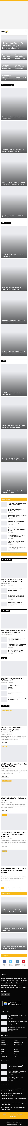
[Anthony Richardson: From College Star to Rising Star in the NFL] (4, 1073)
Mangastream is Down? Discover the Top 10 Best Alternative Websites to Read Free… (13, 353)
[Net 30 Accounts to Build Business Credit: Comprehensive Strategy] (4, 504)
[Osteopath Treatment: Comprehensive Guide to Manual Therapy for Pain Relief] (4, 529)
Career (16, 1040)
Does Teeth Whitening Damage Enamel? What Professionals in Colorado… (16, 596)
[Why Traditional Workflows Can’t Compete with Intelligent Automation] (4, 639)
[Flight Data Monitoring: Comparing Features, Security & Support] (4, 645)
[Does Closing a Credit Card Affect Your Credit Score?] (4, 549)
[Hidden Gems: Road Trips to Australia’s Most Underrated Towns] (14, 905)
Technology (4, 1056)
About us (11, 1114)
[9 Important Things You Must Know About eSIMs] (14, 923)
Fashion (16, 1047)
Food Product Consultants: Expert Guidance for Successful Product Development (12, 581)
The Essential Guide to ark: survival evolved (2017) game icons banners (13, 45)
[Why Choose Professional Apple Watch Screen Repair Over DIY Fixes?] (14, 621)
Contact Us (13, 1116)
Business (4, 746)
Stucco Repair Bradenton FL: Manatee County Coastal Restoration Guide (11, 730)
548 (14, 887)
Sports (3, 1049)
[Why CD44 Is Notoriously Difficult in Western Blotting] (4, 590)
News (2, 1054)
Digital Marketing (18, 1042)
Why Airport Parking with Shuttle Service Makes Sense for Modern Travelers (13, 459)
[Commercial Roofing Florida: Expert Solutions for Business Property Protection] (14, 822)
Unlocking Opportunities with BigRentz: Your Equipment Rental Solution (20, 68)
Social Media (4, 1044)
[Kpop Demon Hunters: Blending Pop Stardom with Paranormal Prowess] (14, 274)
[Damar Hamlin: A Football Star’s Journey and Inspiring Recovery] (4, 1079)
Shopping (16, 1054)
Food (2, 1051)
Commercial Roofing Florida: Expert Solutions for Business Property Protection (13, 834)
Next (18, 887)
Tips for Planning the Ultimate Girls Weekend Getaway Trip (14, 947)
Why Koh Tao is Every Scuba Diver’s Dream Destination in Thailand (13, 491)
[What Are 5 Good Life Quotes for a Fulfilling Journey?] (14, 668)
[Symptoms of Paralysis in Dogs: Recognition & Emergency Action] (4, 523)
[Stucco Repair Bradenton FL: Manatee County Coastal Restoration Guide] (14, 717)
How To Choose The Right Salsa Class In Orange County (13, 255)
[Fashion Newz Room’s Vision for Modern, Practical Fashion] (14, 104)
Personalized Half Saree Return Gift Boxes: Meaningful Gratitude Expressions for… (13, 150)
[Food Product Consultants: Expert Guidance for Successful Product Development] (14, 570)
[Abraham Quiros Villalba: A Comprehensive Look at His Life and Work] (14, 307)
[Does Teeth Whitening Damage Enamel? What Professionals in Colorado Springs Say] (4, 596)
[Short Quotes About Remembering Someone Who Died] (4, 699)
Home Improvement (6, 710)
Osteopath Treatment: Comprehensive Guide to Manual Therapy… (16, 529)
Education (4, 1042)
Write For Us (20, 1114)
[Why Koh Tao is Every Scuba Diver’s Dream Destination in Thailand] (14, 478)
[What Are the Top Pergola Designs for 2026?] (14, 787)
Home (4, 1114)
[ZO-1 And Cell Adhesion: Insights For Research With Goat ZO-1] (4, 517)
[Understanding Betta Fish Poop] (20, 75)
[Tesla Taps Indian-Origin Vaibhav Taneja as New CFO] (4, 1029)
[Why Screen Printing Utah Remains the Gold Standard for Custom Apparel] (14, 858)
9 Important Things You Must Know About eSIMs (13, 929)
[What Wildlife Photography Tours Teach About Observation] (14, 202)
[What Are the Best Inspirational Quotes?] (4, 687)
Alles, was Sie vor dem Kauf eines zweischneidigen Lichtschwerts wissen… (6, 58)
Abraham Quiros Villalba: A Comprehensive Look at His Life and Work (13, 321)
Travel (15, 1056)
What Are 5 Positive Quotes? (15, 692)
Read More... (4, 742)
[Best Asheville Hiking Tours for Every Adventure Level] (14, 380)
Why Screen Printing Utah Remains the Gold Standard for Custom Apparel (13, 870)
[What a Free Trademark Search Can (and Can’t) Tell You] (14, 753)
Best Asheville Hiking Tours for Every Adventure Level (12, 393)
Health (16, 1049)
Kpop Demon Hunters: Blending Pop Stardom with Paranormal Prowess (11, 288)
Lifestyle (16, 1051)
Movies (3, 1047)
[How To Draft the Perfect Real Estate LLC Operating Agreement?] (4, 543)
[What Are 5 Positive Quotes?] (4, 693)
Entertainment (18, 1044)
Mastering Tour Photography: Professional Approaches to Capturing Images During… (13, 183)
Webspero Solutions (17, 1124)
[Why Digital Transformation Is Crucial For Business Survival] (4, 652)
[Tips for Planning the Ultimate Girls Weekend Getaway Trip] (14, 941)
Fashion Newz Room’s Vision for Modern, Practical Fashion (13, 117)
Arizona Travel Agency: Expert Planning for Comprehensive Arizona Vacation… (13, 426)
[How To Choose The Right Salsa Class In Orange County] (14, 242)
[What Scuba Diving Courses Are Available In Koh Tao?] (4, 511)
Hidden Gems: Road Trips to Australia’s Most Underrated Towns (13, 911)
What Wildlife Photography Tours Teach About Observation (12, 216)
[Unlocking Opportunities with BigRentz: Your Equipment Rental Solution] (20, 65)
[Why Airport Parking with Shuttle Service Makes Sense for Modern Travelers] (14, 445)
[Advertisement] (14, 15)
